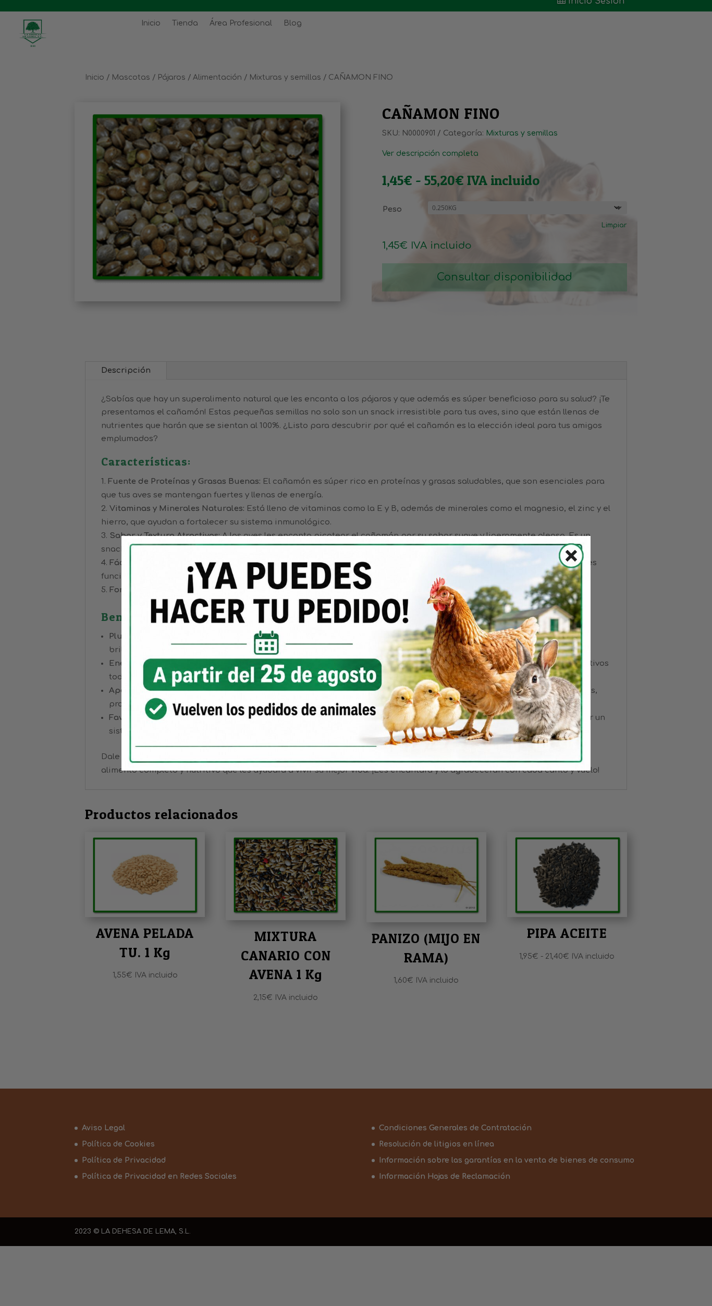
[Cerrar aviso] (565, 558)
